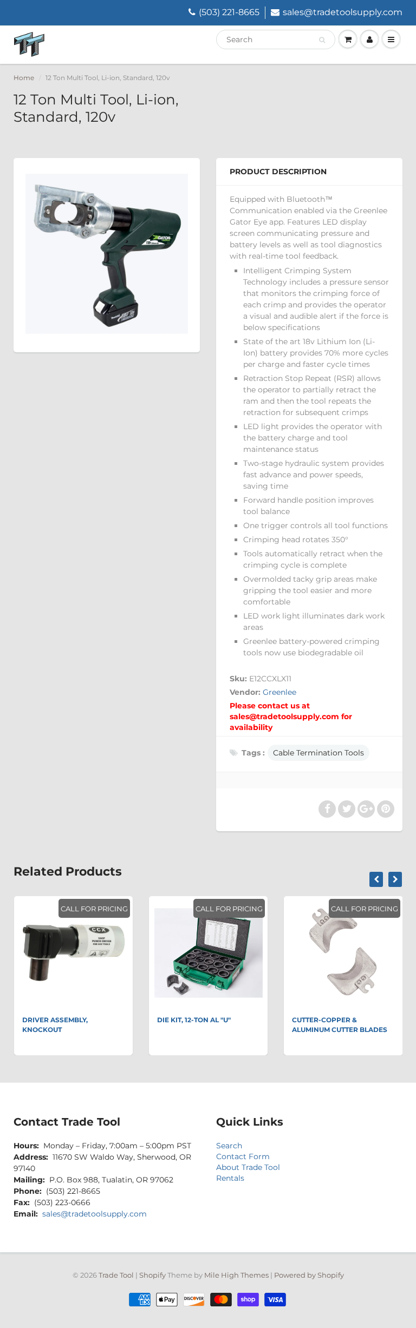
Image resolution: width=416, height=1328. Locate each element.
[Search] (322, 40)
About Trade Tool (248, 1167)
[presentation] (376, 879)
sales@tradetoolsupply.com (342, 12)
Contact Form (243, 1156)
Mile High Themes (236, 1275)
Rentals (230, 1178)
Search (229, 1146)
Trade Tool (116, 1275)
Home (24, 78)
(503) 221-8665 (229, 12)
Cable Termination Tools (318, 753)
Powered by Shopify (309, 1275)
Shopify (152, 1275)
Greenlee (279, 692)
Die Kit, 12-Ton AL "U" (194, 1020)
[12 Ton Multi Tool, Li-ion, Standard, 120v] (107, 254)
